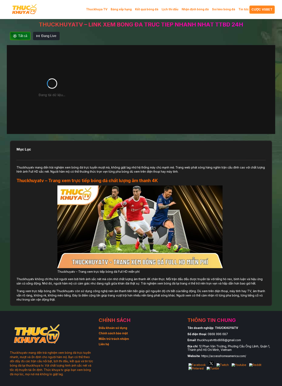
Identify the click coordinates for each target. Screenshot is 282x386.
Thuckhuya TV (96, 9)
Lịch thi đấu (170, 9)
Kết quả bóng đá (146, 9)
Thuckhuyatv (25, 167)
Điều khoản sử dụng (113, 328)
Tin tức (243, 9)
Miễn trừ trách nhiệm (114, 339)
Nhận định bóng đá (195, 9)
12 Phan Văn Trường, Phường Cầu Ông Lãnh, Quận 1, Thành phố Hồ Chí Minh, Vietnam (228, 347)
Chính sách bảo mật (113, 333)
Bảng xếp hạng (121, 9)
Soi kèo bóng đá (223, 9)
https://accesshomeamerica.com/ (223, 356)
